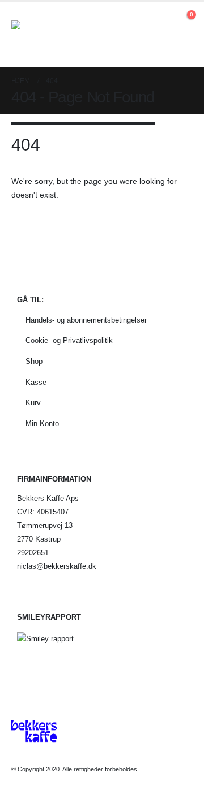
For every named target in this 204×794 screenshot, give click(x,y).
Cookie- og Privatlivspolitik (69, 341)
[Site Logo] (42, 34)
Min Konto (42, 424)
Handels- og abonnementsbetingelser (86, 320)
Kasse (36, 383)
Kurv (33, 403)
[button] (164, 20)
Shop (34, 362)
